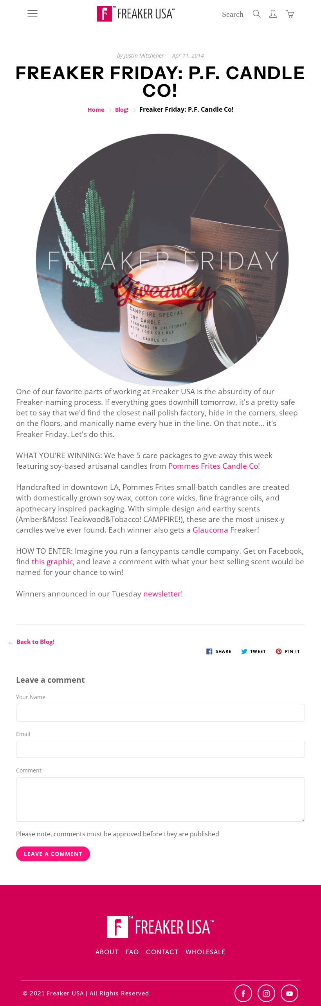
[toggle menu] (32, 14)
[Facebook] (243, 993)
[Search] (257, 14)
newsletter (162, 594)
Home (96, 109)
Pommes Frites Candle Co (213, 466)
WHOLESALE (205, 952)
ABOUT (107, 952)
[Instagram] (266, 993)
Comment (28, 770)
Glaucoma (210, 530)
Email (23, 734)
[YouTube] (289, 993)
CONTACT (162, 952)
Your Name (30, 697)
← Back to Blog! (30, 641)
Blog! (121, 109)
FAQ (132, 952)
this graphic (52, 561)
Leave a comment (53, 853)
